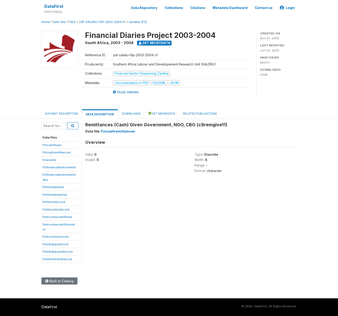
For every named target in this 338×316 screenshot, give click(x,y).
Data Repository (144, 8)
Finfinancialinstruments (59, 167)
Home (45, 22)
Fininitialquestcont (56, 244)
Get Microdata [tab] (163, 113)
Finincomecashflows (57, 217)
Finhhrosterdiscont (56, 209)
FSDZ (72, 22)
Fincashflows (52, 145)
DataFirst (53, 6)
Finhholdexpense (55, 194)
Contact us (263, 8)
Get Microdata (156, 43)
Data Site (59, 22)
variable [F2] (138, 22)
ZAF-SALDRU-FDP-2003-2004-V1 (102, 22)
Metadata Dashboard (230, 8)
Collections (174, 8)
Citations (197, 8)
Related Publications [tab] (200, 113)
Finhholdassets (53, 187)
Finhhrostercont (54, 202)
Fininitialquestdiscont (58, 251)
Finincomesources (56, 236)
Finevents (49, 160)
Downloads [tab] (131, 113)
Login (290, 8)
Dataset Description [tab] (61, 113)
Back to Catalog (61, 281)
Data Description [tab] (100, 114)
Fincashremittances (57, 152)
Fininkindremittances (57, 259)
